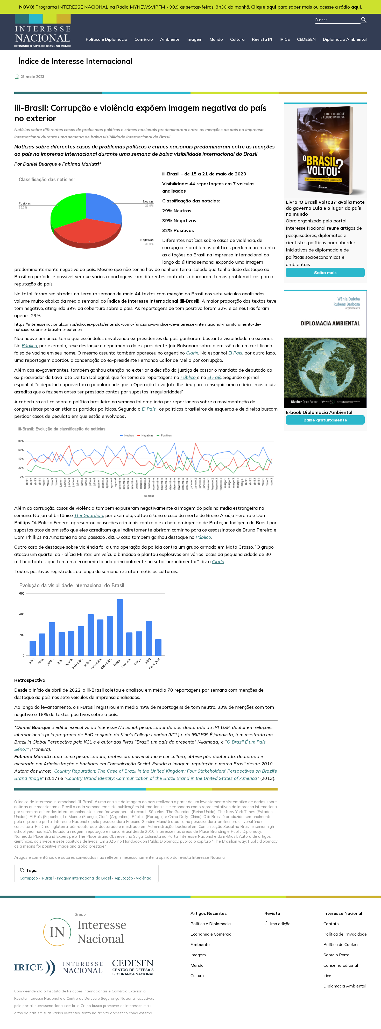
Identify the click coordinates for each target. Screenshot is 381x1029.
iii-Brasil (47, 878)
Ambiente (169, 39)
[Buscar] (364, 19)
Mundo (216, 39)
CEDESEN (306, 39)
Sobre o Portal (336, 954)
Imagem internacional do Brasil (84, 878)
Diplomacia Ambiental (345, 39)
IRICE (285, 39)
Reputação (123, 878)
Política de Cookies (341, 944)
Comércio (144, 39)
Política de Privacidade (345, 934)
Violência (143, 878)
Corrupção (29, 878)
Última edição (277, 923)
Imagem (194, 39)
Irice (327, 975)
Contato (331, 923)
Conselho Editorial (340, 965)
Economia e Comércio (210, 934)
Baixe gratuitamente (325, 419)
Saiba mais (325, 272)
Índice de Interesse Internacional (75, 61)
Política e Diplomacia (106, 39)
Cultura (237, 39)
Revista (262, 39)
